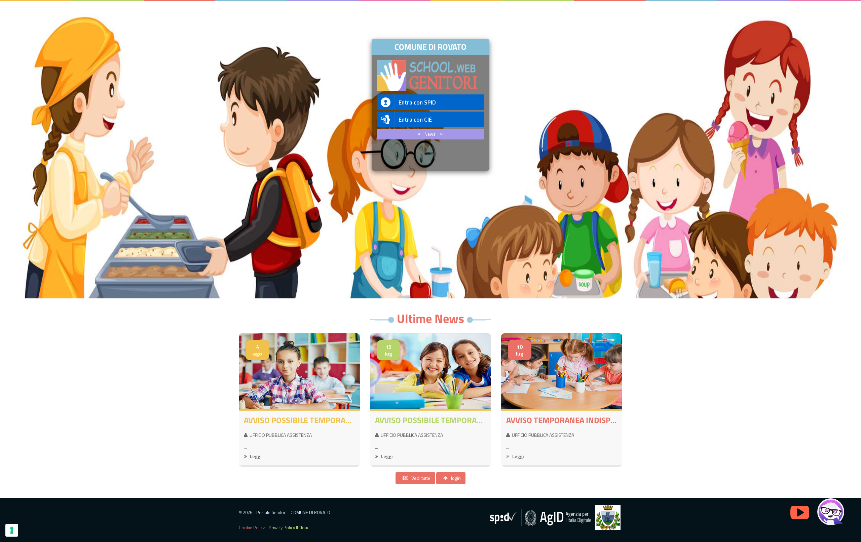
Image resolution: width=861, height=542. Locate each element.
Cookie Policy (252, 527)
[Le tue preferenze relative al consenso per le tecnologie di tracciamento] (11, 530)
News (430, 134)
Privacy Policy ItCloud (289, 527)
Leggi (255, 456)
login (456, 478)
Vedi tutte (420, 478)
